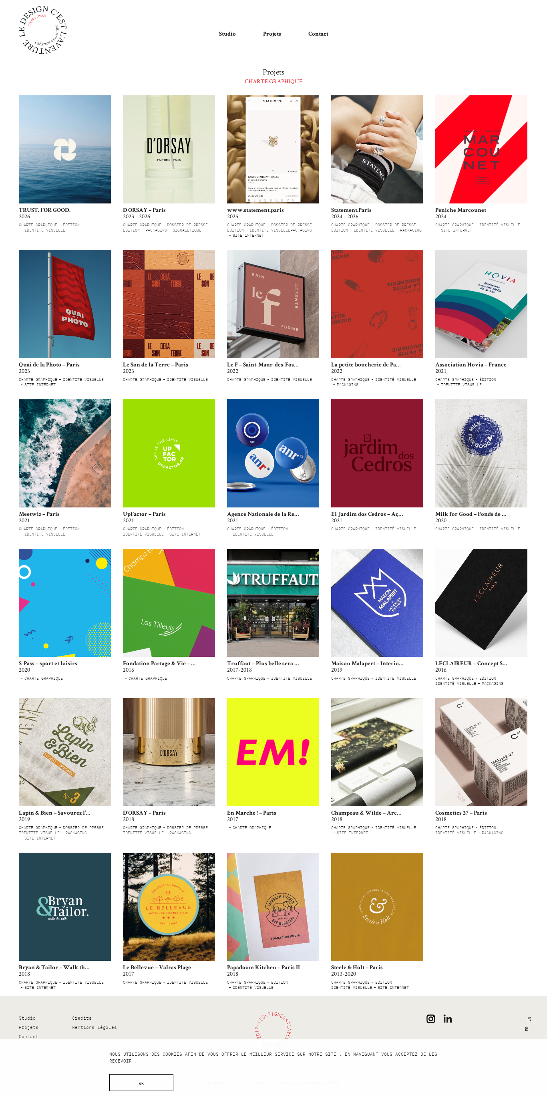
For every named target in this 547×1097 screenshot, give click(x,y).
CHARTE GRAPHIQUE (38, 224)
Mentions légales (94, 1027)
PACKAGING (156, 230)
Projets (272, 34)
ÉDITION (71, 224)
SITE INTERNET (248, 235)
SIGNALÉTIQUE (187, 230)
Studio (227, 34)
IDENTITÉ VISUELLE (44, 230)
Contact (318, 34)
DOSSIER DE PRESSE (187, 224)
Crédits (82, 1018)
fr (525, 1029)
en (528, 1019)
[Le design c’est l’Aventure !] (43, 30)
